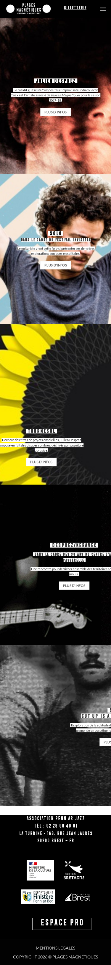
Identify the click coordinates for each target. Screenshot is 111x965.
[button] (103, 8)
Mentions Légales (55, 947)
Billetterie (75, 8)
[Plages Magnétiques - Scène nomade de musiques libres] (34, 9)
